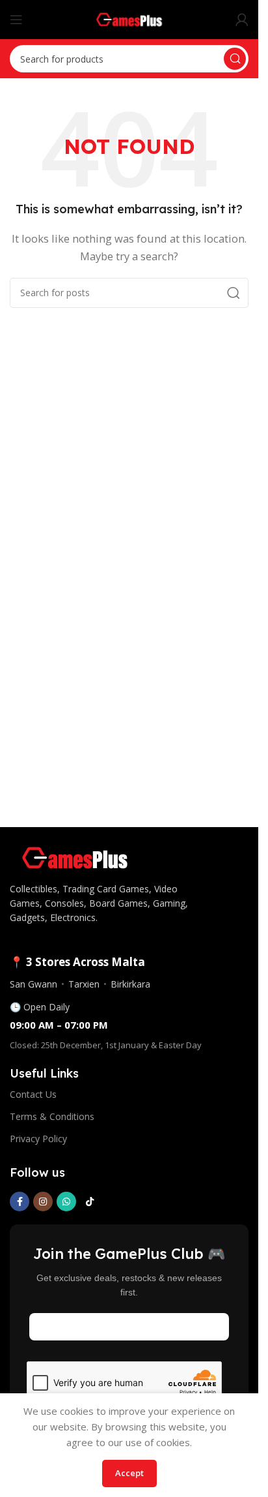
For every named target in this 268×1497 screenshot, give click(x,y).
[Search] (235, 59)
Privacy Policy (38, 1138)
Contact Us (33, 1094)
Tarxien (84, 984)
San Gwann (33, 984)
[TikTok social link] (90, 1201)
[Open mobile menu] (16, 20)
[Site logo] (129, 18)
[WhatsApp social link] (66, 1201)
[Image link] (75, 856)
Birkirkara (130, 984)
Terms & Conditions (52, 1116)
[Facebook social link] (19, 1201)
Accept (129, 1473)
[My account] (242, 20)
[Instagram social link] (43, 1201)
